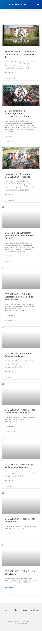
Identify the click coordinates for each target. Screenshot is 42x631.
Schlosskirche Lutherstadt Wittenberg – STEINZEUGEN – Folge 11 (19, 235)
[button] (38, 4)
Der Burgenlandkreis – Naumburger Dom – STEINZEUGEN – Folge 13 (17, 113)
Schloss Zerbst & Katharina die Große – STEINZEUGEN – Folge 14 (20, 54)
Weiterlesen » (9, 72)
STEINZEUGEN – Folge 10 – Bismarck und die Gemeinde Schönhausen (19, 297)
